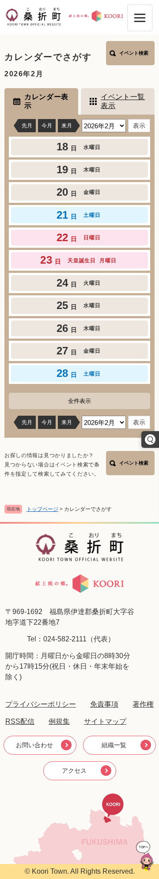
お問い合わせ (34, 745)
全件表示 (79, 401)
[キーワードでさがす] (150, 439)
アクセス (74, 770)
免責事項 (104, 704)
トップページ (42, 509)
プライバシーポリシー (40, 704)
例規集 (59, 721)
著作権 (143, 704)
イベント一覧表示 (123, 101)
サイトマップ (105, 721)
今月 (47, 126)
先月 (27, 126)
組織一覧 (114, 745)
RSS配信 (19, 721)
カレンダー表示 (46, 101)
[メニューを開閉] (139, 17)
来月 (66, 126)
